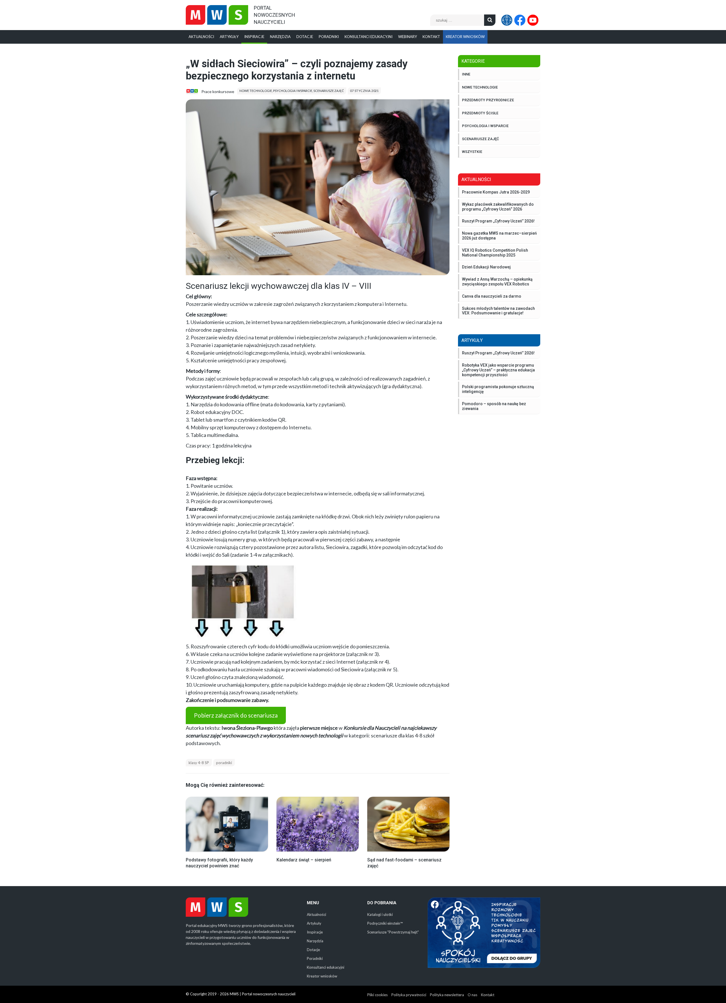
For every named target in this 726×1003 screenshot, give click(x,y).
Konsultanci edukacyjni (368, 36)
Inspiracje (254, 36)
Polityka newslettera (447, 995)
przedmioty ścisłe (480, 113)
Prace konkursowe (217, 91)
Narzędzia (280, 36)
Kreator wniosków (465, 36)
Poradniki (329, 36)
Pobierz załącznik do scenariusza (236, 715)
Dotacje (304, 36)
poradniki (224, 762)
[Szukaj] (489, 20)
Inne (466, 74)
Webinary (407, 36)
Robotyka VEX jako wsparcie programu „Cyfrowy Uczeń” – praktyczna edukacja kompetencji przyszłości (498, 370)
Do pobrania (381, 902)
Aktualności (201, 36)
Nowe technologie (255, 90)
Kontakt (431, 36)
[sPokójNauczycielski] (507, 20)
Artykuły (229, 36)
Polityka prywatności (408, 995)
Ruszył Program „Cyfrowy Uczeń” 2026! (498, 353)
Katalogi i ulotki (380, 914)
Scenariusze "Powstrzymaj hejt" (393, 932)
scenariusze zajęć (328, 90)
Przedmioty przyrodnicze (488, 100)
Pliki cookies (377, 995)
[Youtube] (533, 20)
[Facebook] (520, 20)
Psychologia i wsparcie (292, 90)
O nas (472, 995)
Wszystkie (472, 152)
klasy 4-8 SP (199, 762)
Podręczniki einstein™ (385, 923)
